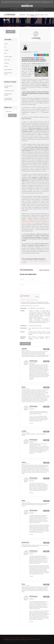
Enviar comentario (25, 343)
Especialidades (30, 14)
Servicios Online (39, 14)
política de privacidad (34, 305)
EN (23, 10)
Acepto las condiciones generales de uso (29, 299)
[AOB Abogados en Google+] (31, 10)
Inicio (4, 23)
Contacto (33, 16)
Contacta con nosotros (33, 416)
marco (23, 584)
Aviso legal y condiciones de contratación (12, 639)
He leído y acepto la (30, 305)
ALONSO (24, 431)
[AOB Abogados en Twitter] (28, 10)
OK (31, 5)
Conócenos (22, 14)
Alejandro (24, 348)
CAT (17, 10)
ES (20, 10)
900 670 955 (41, 8)
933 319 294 (20, 8)
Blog (46, 14)
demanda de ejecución (32, 102)
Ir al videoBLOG (10, 31)
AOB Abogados (33, 361)
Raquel (23, 387)
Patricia (24, 462)
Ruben (23, 500)
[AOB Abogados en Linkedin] (37, 10)
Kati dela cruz (25, 542)
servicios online (39, 446)
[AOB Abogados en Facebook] (26, 10)
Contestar (46, 349)
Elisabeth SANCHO (27, 52)
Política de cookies (36, 639)
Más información (25, 5)
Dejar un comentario (44, 270)
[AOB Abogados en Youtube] (34, 10)
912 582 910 (30, 8)
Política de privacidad (26, 639)
